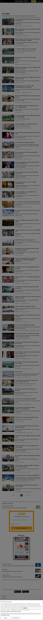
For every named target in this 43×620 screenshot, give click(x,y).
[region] (21, 610)
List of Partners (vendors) (5, 615)
